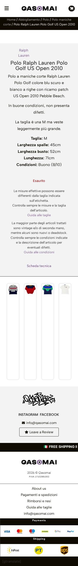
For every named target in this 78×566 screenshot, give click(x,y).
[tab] (39, 266)
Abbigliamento (29, 20)
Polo (46, 20)
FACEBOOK (50, 415)
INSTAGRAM (28, 415)
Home (11, 20)
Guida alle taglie (39, 215)
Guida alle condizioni (39, 252)
